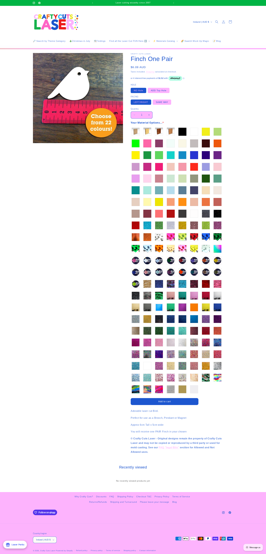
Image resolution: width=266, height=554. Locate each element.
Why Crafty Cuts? (84, 496)
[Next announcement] (173, 3)
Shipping (150, 72)
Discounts (101, 496)
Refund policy (82, 550)
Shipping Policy (125, 496)
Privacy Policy (162, 496)
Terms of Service (181, 496)
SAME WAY (162, 102)
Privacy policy (97, 550)
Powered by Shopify (64, 551)
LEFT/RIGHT (141, 102)
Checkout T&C (143, 496)
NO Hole (138, 90)
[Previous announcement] (92, 3)
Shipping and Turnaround (123, 502)
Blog (174, 502)
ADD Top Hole (158, 90)
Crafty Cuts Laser (48, 551)
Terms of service (113, 550)
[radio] (136, 132)
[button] (129, 41)
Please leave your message (154, 502)
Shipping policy (129, 550)
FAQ (111, 496)
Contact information (147, 550)
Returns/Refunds (98, 502)
